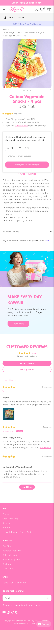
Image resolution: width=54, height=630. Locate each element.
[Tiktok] (12, 612)
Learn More (18, 323)
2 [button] (27, 90)
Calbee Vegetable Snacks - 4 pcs (14, 36)
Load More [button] (27, 487)
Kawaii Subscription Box (14, 582)
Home (5, 29)
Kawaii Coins (21, 125)
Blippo (19, 621)
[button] (8, 114)
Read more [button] (45, 447)
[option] (27, 24)
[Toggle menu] (4, 9)
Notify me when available (27, 164)
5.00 (34, 353)
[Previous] (3, 90)
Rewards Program (12, 550)
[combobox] (19, 17)
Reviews (7, 564)
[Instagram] (8, 612)
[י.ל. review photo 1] (9, 414)
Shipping (7, 523)
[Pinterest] (16, 612)
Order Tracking (10, 518)
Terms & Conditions (21, 623)
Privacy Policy (35, 623)
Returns (6, 527)
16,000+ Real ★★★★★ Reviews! (27, 24)
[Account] (36, 8)
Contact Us (8, 514)
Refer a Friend (10, 555)
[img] (9, 387)
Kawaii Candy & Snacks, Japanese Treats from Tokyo (22, 33)
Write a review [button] (27, 363)
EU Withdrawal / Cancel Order (18, 532)
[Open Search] (4, 17)
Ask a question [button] (27, 369)
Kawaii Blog (8, 568)
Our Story (7, 546)
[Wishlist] (42, 9)
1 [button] (24, 90)
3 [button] (30, 90)
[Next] (50, 90)
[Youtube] (4, 612)
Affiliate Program (11, 559)
